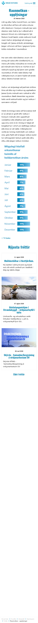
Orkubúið (21, 619)
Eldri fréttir (19, 374)
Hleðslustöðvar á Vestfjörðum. (19, 261)
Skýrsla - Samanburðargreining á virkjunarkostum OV (19, 356)
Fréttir (6, 621)
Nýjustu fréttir (19, 247)
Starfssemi (30, 619)
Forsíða (13, 619)
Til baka (6, 238)
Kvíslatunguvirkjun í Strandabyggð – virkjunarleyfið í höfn (19, 310)
